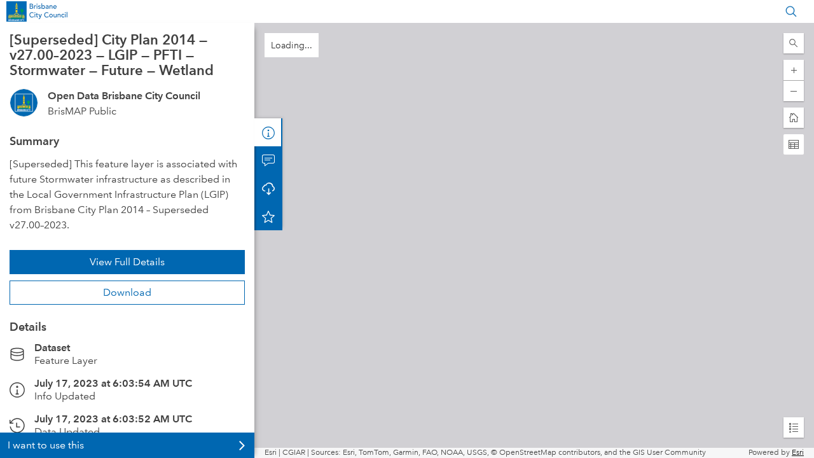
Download (127, 292)
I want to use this (46, 445)
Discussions (268, 160)
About (268, 132)
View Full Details (127, 262)
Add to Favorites (268, 216)
